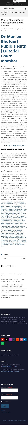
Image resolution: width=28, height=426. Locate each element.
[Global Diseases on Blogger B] (17, 339)
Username (6, 387)
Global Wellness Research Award (13, 210)
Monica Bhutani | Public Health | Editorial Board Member (12, 23)
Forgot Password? (5, 412)
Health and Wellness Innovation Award (13, 211)
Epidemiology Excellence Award (13, 206)
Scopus (9, 145)
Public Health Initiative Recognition (12, 233)
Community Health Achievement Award (12, 202)
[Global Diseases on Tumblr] (13, 339)
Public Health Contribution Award (14, 228)
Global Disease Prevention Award (13, 207)
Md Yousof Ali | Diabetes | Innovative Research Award (13, 275)
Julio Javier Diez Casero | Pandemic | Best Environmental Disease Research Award (12, 285)
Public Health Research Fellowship (10, 239)
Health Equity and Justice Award (17, 213)
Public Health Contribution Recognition (12, 229)
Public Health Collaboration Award (14, 227)
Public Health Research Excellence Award (16, 237)
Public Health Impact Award (12, 233)
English (16, 0)
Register (3, 410)
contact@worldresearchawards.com (10, 371)
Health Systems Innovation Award (14, 217)
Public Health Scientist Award (15, 241)
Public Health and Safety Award (14, 224)
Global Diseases (8, 8)
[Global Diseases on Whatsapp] (2, 343)
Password (6, 394)
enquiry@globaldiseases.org (9, 366)
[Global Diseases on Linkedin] (25, 339)
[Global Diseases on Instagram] (10, 339)
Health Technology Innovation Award (14, 218)
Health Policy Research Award (9, 215)
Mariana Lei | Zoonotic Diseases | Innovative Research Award (12, 291)
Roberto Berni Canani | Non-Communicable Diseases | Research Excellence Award (12, 280)
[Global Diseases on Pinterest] (21, 339)
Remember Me (6, 401)
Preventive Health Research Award (14, 223)
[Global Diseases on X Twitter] (6, 339)
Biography (9, 202)
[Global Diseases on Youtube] (2, 339)
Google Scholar (17, 145)
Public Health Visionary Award (12, 245)
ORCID (23, 145)
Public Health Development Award (11, 231)
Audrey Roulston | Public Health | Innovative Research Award (13, 296)
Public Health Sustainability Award (11, 243)
